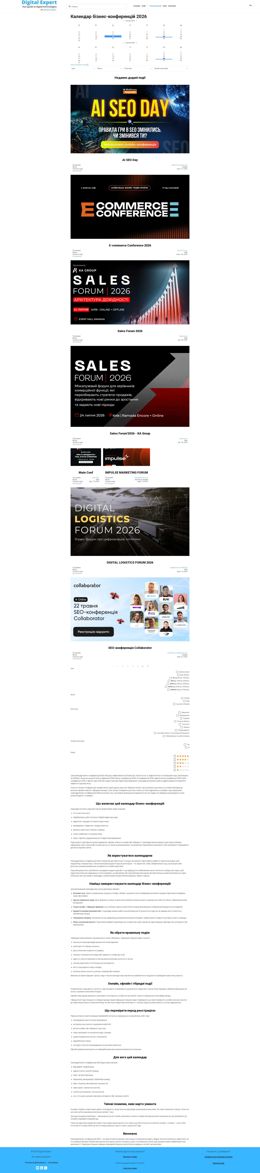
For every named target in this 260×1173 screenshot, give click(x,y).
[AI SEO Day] (130, 119)
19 (113, 36)
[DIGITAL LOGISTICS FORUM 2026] (130, 521)
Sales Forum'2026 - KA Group (130, 433)
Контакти (172, 6)
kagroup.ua (183, 336)
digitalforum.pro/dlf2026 (178, 568)
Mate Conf (86, 472)
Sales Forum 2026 (130, 331)
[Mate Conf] (86, 457)
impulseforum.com (141, 478)
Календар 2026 (155, 6)
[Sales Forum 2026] (130, 292)
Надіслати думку (130, 1168)
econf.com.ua (182, 250)
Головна (137, 6)
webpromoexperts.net (179, 165)
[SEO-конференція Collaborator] (130, 609)
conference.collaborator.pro (177, 653)
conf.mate (95, 478)
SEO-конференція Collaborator (130, 648)
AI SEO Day (130, 160)
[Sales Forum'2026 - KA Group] (130, 386)
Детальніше (77, 171)
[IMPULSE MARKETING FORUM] (126, 457)
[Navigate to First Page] (113, 666)
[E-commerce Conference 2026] (130, 207)
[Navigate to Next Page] (143, 666)
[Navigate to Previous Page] (118, 666)
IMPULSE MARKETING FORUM (126, 472)
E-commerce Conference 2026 (130, 245)
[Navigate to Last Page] (148, 666)
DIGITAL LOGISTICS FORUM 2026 (130, 562)
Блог (165, 6)
